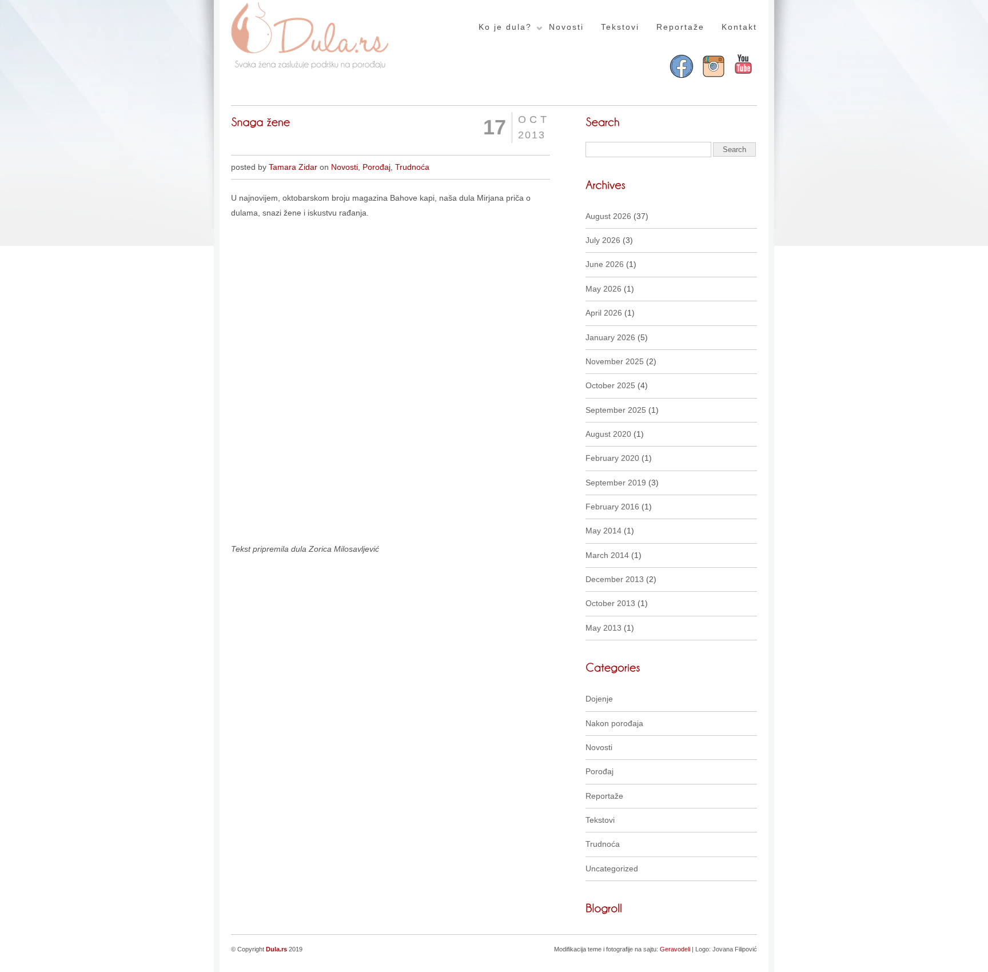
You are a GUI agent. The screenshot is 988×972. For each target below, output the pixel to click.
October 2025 (610, 385)
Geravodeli (675, 949)
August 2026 (608, 216)
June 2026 (604, 264)
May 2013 (603, 627)
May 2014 (603, 530)
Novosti (566, 27)
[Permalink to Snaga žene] (260, 121)
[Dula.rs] (311, 67)
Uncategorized (611, 868)
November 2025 (614, 361)
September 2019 (615, 482)
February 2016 (612, 506)
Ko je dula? (505, 27)
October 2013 (610, 603)
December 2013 (614, 579)
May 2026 (603, 288)
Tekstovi (620, 27)
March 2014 (607, 555)
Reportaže (680, 27)
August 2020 (608, 434)
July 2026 (602, 240)
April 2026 (603, 312)
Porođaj (376, 167)
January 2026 (610, 337)
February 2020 (612, 458)
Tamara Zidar (293, 167)
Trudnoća (412, 167)
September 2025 (615, 410)
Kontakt (739, 27)
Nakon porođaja (614, 723)
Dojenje (599, 698)
